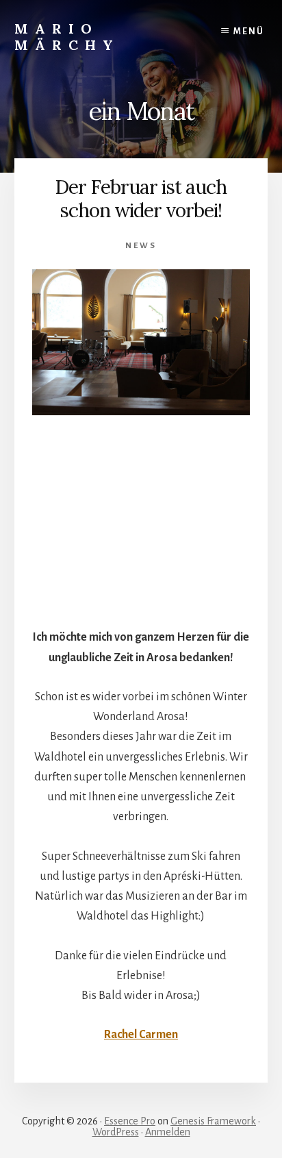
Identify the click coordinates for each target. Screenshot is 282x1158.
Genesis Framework (213, 1121)
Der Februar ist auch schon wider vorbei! (141, 199)
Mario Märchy (67, 36)
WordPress (115, 1131)
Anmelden (167, 1131)
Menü (248, 31)
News (141, 245)
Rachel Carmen (141, 1034)
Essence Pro (129, 1121)
